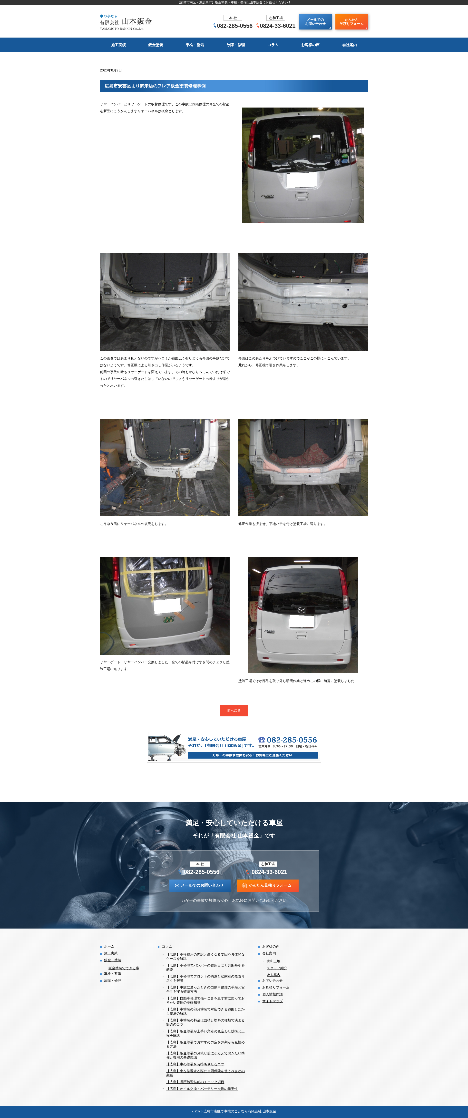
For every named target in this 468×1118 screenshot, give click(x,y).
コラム (273, 45)
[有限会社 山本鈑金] (126, 21)
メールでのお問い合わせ (315, 22)
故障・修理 (236, 45)
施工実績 (118, 45)
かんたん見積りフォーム (352, 22)
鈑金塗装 (155, 45)
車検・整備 (195, 45)
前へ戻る (234, 710)
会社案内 (349, 45)
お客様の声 (310, 45)
